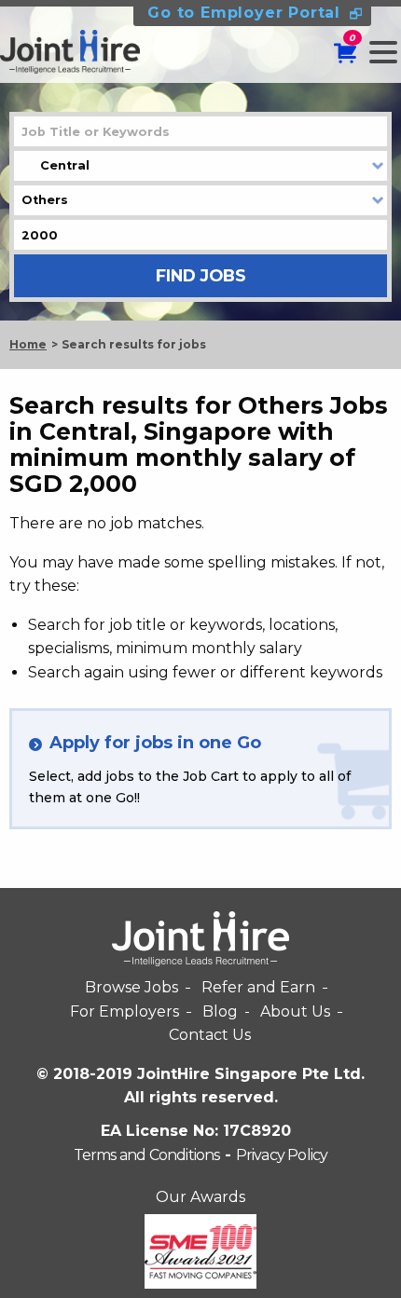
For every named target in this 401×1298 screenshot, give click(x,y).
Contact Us (210, 1035)
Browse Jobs (131, 987)
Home (28, 344)
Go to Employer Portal (243, 12)
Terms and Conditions (147, 1155)
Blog (220, 1011)
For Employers (124, 1011)
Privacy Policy (282, 1155)
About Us (295, 1011)
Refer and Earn (258, 987)
